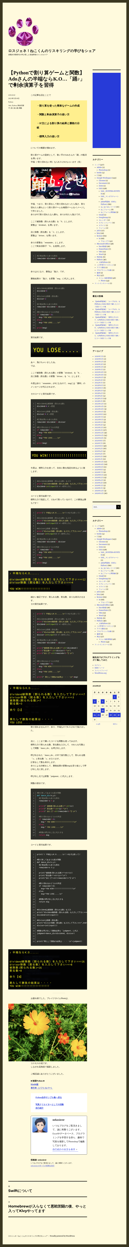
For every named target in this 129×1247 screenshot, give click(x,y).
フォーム (102, 228)
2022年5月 (99, 422)
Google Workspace (104, 178)
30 (119, 715)
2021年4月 (99, 451)
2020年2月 (99, 485)
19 (103, 710)
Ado (9, 105)
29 (115, 715)
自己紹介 (40, 1108)
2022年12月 (99, 404)
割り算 (13, 108)
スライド (102, 225)
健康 (98, 273)
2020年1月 (99, 488)
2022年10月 (99, 409)
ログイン (98, 665)
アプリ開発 (101, 267)
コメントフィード (101, 670)
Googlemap (103, 217)
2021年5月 (99, 448)
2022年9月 (99, 412)
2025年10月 (99, 372)
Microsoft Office (103, 244)
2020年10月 (99, 464)
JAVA (99, 231)
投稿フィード (99, 668)
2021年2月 (99, 456)
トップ (97, 165)
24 (95, 715)
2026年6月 (99, 359)
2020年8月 (99, 470)
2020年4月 (99, 480)
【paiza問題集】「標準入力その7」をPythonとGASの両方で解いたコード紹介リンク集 (107, 320)
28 (111, 715)
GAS (100, 188)
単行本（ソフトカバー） (42, 1088)
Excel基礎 (102, 246)
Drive (101, 186)
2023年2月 (99, 398)
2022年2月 (99, 427)
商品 (98, 275)
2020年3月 (99, 483)
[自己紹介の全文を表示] (76, 1150)
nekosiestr (11, 95)
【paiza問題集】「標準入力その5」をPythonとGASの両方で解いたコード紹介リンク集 (107, 335)
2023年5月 (99, 391)
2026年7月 (99, 356)
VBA (100, 252)
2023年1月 (99, 401)
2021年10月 (99, 438)
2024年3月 (99, 380)
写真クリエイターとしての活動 (50, 1104)
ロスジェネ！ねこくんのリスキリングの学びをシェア (52, 51)
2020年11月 (99, 462)
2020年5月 (99, 477)
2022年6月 (99, 420)
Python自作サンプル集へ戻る (49, 1097)
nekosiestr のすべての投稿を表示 (42, 1166)
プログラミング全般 (104, 270)
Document (103, 183)
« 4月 (98, 724)
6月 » (115, 724)
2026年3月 (99, 364)
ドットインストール (102, 283)
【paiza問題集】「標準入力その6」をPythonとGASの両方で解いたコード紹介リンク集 (107, 327)
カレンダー (103, 220)
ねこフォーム (106, 210)
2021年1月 (98, 459)
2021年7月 (99, 443)
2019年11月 (99, 493)
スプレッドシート (105, 223)
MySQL (99, 257)
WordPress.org (101, 673)
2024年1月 (99, 383)
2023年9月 (99, 385)
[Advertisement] (107, 110)
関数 (20, 108)
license (99, 236)
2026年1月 (99, 369)
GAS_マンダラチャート (110, 196)
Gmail (101, 215)
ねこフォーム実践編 (108, 212)
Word (101, 254)
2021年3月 (99, 454)
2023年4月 (99, 393)
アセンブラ (105, 241)
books (99, 173)
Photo (103, 281)
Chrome (102, 181)
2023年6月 (99, 388)
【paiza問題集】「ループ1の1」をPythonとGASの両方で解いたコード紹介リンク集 (107, 312)
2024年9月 (99, 377)
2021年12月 (99, 433)
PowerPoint (103, 249)
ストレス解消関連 (105, 278)
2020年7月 (99, 472)
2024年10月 (99, 375)
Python (10, 102)
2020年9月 (99, 467)
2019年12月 (99, 491)
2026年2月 (99, 367)
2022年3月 (99, 425)
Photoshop (103, 170)
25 (99, 715)
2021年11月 (99, 435)
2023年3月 (99, 396)
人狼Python (103, 262)
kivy (98, 233)
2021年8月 (99, 441)
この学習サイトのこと (105, 265)
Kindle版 (34, 1084)
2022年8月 (99, 414)
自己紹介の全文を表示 (64, 1149)
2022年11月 (99, 406)
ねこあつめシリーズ (108, 207)
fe (99, 238)
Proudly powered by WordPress (62, 1236)
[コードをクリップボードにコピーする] (84, 257)
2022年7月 (99, 417)
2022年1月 (99, 430)
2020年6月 (99, 475)
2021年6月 (99, 446)
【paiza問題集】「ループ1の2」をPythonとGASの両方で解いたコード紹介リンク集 (107, 304)
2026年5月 (99, 362)
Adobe (99, 167)
